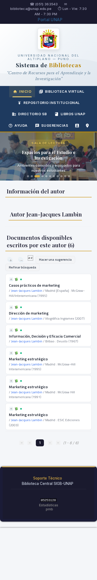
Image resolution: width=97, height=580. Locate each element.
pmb (49, 509)
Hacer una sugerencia (55, 259)
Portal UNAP (50, 19)
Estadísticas (48, 505)
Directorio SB (32, 114)
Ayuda (21, 126)
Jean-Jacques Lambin (26, 290)
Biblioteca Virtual (64, 91)
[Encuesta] (77, 126)
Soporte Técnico (47, 478)
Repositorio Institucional (51, 103)
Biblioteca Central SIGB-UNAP (47, 483)
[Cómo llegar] (87, 126)
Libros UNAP (73, 114)
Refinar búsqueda (22, 267)
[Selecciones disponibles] (31, 259)
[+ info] (11, 279)
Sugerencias (54, 126)
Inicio (25, 91)
